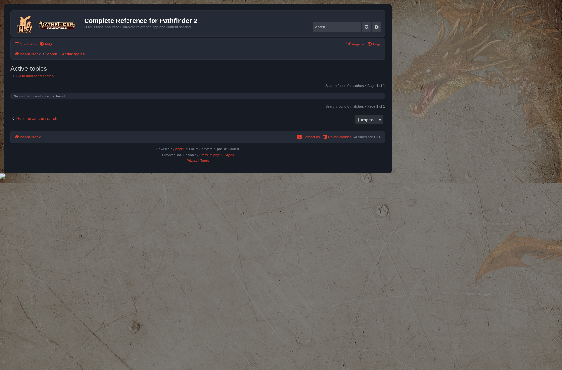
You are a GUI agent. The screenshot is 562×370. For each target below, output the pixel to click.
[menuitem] (45, 44)
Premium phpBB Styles (216, 155)
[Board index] (48, 23)
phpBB (180, 149)
